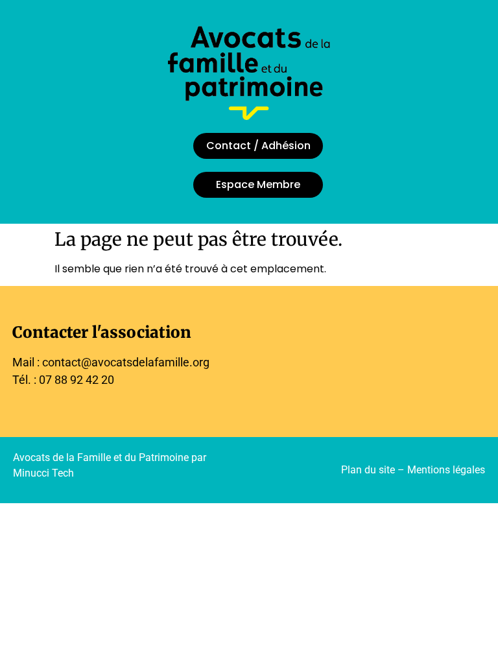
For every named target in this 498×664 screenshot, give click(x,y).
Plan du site (368, 470)
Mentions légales (446, 470)
